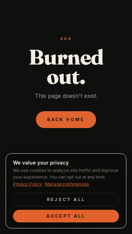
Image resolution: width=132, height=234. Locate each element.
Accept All (66, 216)
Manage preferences (67, 184)
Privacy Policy (27, 184)
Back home (65, 119)
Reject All (66, 199)
